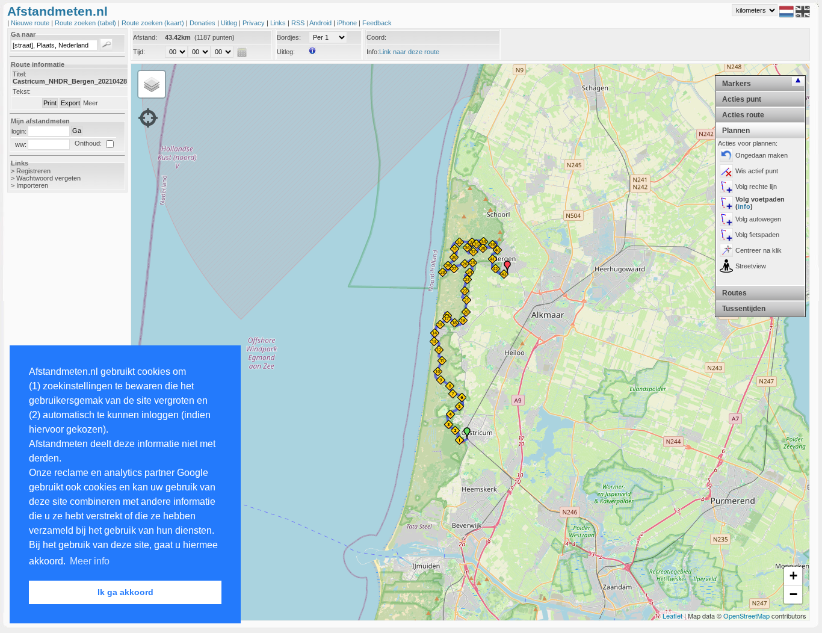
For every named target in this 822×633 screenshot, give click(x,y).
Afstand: (145, 37)
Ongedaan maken (761, 155)
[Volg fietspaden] (726, 234)
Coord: (376, 37)
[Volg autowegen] (726, 219)
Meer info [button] (90, 561)
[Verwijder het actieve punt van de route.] (726, 171)
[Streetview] (726, 266)
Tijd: (139, 51)
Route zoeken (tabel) (86, 22)
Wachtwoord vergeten (48, 178)
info (744, 206)
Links (279, 22)
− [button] (793, 594)
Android (321, 22)
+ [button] (793, 575)
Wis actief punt (756, 170)
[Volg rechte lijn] (726, 186)
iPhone (348, 22)
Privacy (255, 22)
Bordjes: (289, 37)
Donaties (203, 22)
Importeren (32, 185)
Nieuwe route (31, 22)
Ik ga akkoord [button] (125, 592)
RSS (298, 22)
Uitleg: (286, 51)
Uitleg (230, 22)
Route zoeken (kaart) (154, 22)
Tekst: (22, 91)
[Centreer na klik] (726, 250)
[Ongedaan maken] (726, 155)
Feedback (377, 22)
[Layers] (151, 84)
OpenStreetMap (746, 615)
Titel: (19, 74)
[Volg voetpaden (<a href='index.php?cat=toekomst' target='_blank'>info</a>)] (726, 202)
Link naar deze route (409, 51)
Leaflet (672, 615)
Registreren (33, 170)
